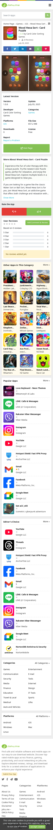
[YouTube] (15, 778)
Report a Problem (11, 140)
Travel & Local (9, 697)
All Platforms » (43, 716)
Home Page (8, 23)
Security (7, 678)
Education (8, 692)
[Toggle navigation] (49, 5)
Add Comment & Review (37, 222)
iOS (26, 23)
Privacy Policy (8, 795)
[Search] (47, 15)
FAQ (4, 816)
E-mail (31, 674)
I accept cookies (37, 826)
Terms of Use (8, 798)
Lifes (30, 702)
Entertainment (35, 669)
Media (6, 683)
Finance (7, 688)
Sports (31, 697)
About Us (6, 791)
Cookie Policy (8, 802)
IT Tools (31, 692)
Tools (30, 678)
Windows (7, 727)
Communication (10, 674)
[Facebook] (6, 778)
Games (19, 23)
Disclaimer (7, 805)
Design (31, 688)
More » (46, 265)
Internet (32, 683)
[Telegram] (11, 778)
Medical (7, 702)
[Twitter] (3, 778)
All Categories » (42, 663)
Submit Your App (9, 774)
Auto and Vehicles (11, 707)
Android (7, 722)
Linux (5, 732)
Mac (30, 727)
